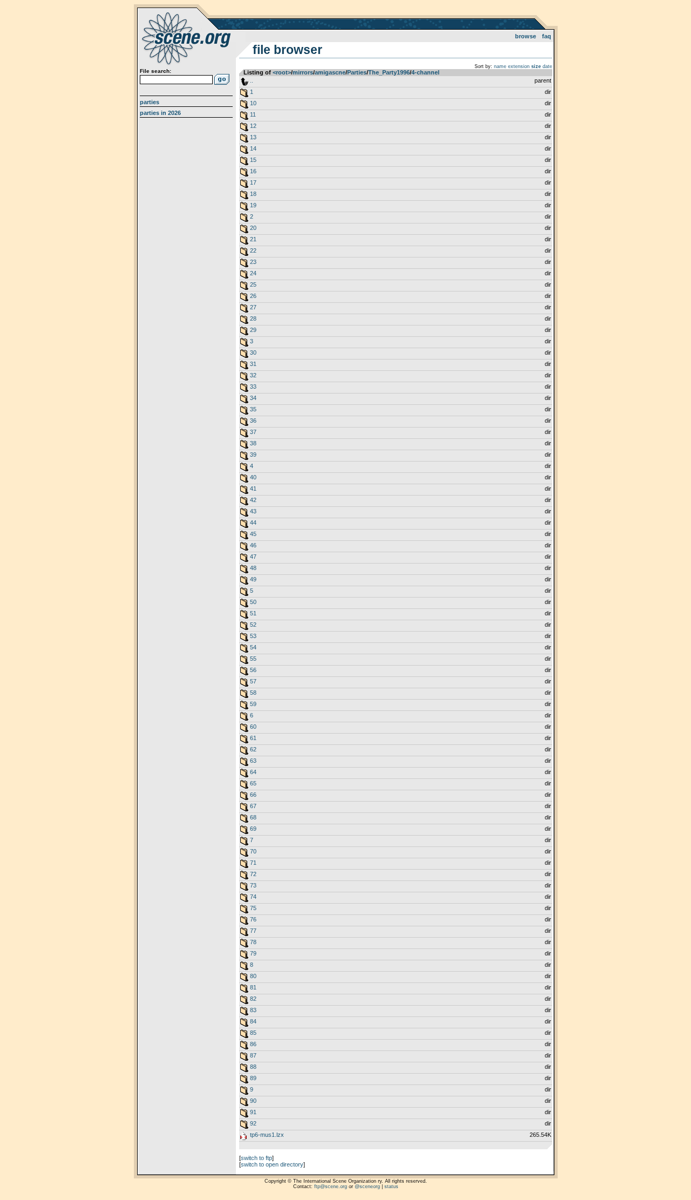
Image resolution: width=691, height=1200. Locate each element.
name (500, 66)
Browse (525, 36)
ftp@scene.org (330, 1186)
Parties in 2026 (160, 113)
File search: (155, 71)
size (536, 66)
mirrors (303, 72)
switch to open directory (272, 1164)
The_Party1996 (389, 72)
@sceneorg (367, 1186)
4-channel (425, 72)
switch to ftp (256, 1158)
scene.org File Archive (188, 37)
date (547, 66)
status (391, 1186)
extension (519, 66)
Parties (149, 102)
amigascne (330, 72)
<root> (282, 72)
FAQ (546, 36)
